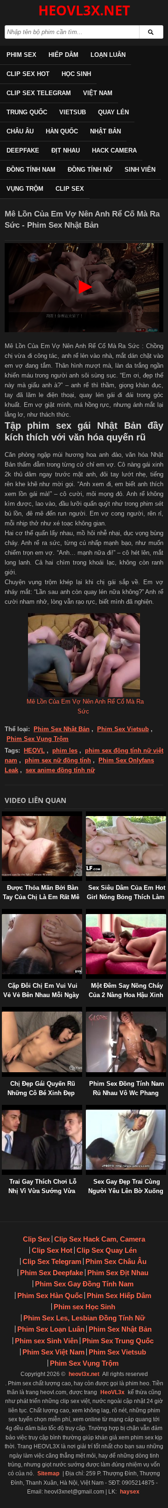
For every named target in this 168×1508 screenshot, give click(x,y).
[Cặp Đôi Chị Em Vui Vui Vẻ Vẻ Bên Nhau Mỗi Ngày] (4, 913)
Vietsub (72, 112)
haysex (130, 1491)
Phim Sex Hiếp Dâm (119, 1295)
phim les (64, 750)
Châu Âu (20, 131)
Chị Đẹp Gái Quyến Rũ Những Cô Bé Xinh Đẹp (41, 1088)
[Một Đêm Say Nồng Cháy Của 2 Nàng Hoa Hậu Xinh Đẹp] (88, 913)
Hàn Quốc (62, 131)
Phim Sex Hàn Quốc (50, 1295)
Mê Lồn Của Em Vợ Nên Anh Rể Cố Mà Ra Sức (85, 706)
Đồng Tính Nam (31, 169)
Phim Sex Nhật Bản (62, 729)
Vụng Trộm (25, 188)
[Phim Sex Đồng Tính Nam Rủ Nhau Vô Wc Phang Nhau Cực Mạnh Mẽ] (88, 1011)
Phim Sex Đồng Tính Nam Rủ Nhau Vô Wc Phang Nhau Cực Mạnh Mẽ (126, 1093)
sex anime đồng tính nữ (60, 770)
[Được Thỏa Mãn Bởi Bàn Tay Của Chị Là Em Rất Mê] (4, 815)
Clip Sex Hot (28, 73)
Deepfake (23, 150)
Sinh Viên (140, 169)
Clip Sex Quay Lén (107, 1250)
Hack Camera (114, 150)
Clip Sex (70, 188)
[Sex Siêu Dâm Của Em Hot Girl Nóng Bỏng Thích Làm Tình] (88, 815)
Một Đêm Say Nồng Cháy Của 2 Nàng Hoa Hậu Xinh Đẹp (126, 995)
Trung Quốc (27, 112)
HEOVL (34, 750)
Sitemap (48, 1473)
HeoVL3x (112, 1392)
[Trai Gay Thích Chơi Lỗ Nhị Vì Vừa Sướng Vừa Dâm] (4, 1109)
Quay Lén (113, 112)
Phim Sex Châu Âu (116, 1261)
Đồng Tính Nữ (90, 169)
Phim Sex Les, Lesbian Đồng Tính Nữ (84, 1318)
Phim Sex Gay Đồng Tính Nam (84, 1284)
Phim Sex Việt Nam (53, 1352)
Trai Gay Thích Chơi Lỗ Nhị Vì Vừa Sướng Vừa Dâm (42, 1191)
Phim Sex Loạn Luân (50, 1329)
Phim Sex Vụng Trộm (38, 738)
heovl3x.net (84, 1374)
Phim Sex (21, 54)
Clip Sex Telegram (39, 93)
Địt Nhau (65, 150)
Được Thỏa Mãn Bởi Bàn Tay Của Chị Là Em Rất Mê (41, 892)
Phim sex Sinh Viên (46, 1341)
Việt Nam (97, 93)
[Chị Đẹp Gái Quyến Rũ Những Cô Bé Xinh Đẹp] (4, 1011)
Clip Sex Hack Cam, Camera (99, 1239)
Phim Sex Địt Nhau (117, 1273)
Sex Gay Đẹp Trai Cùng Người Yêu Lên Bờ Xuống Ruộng (125, 1191)
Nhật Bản (105, 131)
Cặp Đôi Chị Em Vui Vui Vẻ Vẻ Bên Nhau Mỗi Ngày (41, 990)
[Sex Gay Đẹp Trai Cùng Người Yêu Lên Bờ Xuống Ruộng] (88, 1109)
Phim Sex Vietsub (123, 729)
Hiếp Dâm (63, 54)
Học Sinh (76, 73)
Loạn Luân (108, 54)
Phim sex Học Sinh (84, 1307)
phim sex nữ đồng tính (58, 760)
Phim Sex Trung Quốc (118, 1341)
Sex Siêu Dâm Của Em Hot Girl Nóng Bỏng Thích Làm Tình (126, 897)
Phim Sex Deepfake (51, 1273)
